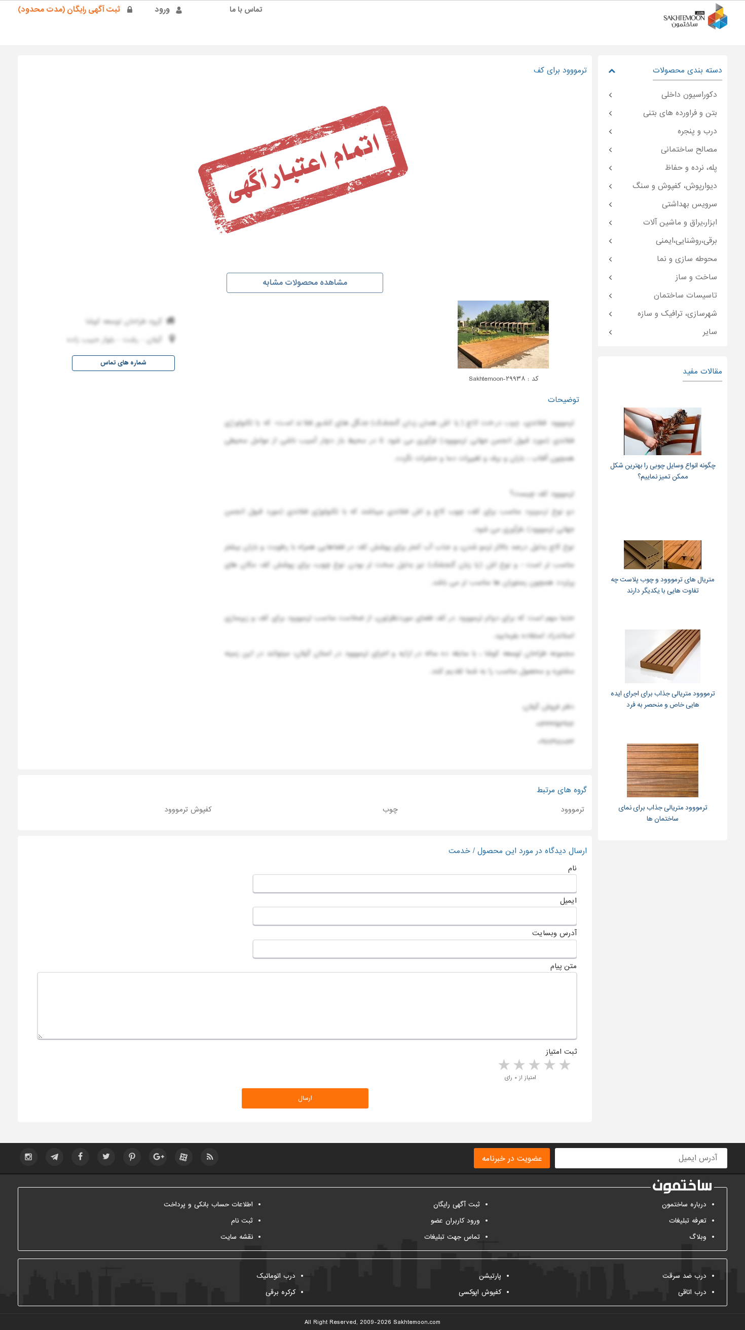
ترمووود (536, 511)
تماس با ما (246, 9)
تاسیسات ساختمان (685, 295)
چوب (511, 422)
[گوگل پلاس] (158, 1157)
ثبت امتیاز (561, 1051)
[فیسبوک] (80, 1157)
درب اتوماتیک (275, 1276)
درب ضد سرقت (684, 1276)
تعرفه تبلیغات (687, 1221)
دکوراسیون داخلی (689, 95)
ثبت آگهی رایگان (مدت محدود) (69, 10)
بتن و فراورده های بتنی (680, 113)
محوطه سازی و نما (687, 259)
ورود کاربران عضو (455, 1221)
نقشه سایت (236, 1237)
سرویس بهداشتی (689, 204)
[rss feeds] (209, 1157)
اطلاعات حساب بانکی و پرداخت (208, 1204)
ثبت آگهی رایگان (456, 1204)
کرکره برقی (280, 1292)
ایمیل (568, 900)
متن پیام (563, 966)
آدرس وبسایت (554, 933)
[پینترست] (132, 1157)
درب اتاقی (692, 1292)
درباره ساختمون (684, 1204)
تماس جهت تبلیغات (452, 1237)
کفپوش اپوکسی (480, 1292)
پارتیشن (490, 1276)
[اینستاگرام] (29, 1157)
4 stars (518, 1065)
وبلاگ (697, 1237)
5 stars (503, 1065)
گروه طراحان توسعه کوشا (124, 321)
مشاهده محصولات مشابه (305, 283)
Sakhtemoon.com (416, 1322)
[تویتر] (106, 1157)
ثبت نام (242, 1221)
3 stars (533, 1065)
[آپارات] (184, 1157)
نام (572, 868)
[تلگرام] (54, 1157)
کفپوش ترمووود (188, 809)
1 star (564, 1065)
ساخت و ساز (696, 277)
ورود (162, 10)
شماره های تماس (123, 362)
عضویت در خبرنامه (512, 1159)
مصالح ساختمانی (689, 149)
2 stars (548, 1065)
